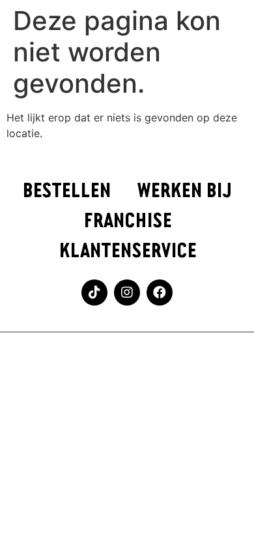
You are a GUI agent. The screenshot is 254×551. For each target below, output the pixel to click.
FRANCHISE (127, 221)
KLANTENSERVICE (127, 251)
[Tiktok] (94, 292)
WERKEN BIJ (184, 191)
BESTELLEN (66, 191)
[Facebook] (160, 292)
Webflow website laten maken (127, 356)
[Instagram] (127, 292)
